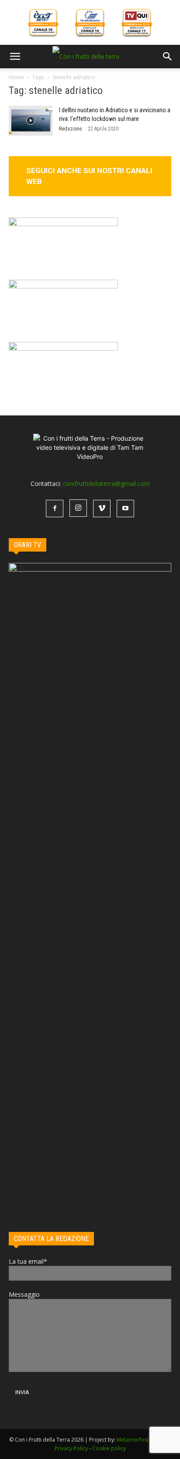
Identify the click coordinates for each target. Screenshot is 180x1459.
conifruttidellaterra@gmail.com (106, 483)
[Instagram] (78, 508)
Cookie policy (109, 1448)
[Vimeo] (102, 508)
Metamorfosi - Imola (142, 1439)
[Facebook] (54, 508)
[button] (15, 56)
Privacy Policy (71, 1448)
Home (16, 77)
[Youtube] (125, 508)
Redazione (70, 129)
